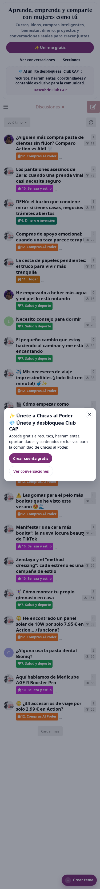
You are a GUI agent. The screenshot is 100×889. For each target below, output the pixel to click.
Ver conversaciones (31, 471)
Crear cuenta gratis (30, 458)
